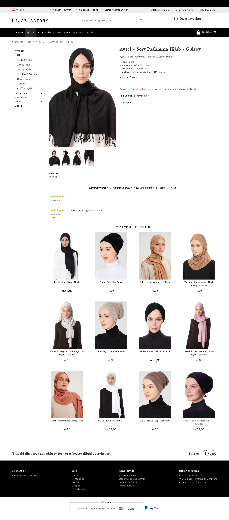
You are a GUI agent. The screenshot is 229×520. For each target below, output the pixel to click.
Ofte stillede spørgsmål (132, 478)
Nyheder (18, 32)
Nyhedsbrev (78, 489)
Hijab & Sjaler (24, 60)
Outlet (90, 32)
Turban (21, 83)
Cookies (76, 485)
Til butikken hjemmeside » (134, 95)
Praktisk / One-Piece (28, 74)
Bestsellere (63, 32)
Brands (77, 32)
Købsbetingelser (128, 475)
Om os (75, 475)
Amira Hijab (23, 64)
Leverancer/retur (128, 482)
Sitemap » (125, 102)
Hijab (29, 32)
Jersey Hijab (24, 69)
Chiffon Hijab (24, 88)
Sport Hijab (23, 79)
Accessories (44, 32)
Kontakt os (78, 478)
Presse (75, 482)
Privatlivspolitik (127, 485)
